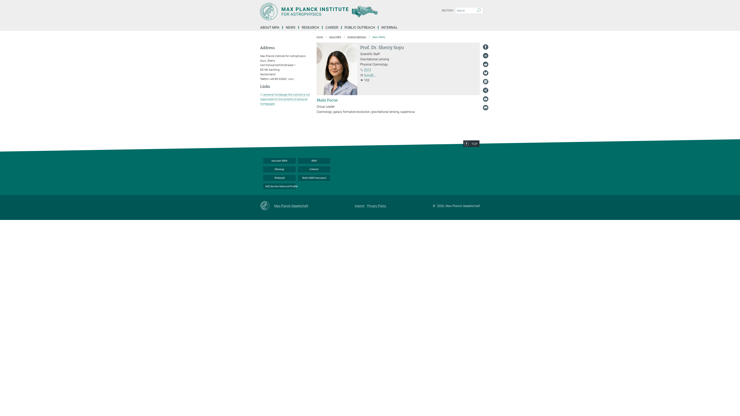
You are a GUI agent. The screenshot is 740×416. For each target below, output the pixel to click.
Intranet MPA (279, 160)
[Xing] (486, 90)
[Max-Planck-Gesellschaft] (267, 206)
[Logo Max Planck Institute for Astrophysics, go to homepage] (332, 11)
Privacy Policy (376, 206)
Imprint (359, 206)
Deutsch (447, 10)
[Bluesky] (486, 73)
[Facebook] (486, 47)
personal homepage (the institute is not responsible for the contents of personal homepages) (285, 99)
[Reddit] (486, 64)
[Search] (479, 10)
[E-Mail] (486, 99)
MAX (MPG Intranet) (314, 177)
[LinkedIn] (486, 56)
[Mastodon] (486, 82)
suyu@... (370, 75)
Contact (314, 169)
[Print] (486, 108)
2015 (367, 70)
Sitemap (279, 169)
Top (474, 144)
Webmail (279, 177)
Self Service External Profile (280, 186)
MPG (314, 160)
